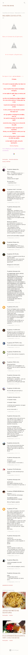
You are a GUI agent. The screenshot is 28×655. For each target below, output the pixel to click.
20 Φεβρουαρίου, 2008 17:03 (13, 581)
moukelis (15, 329)
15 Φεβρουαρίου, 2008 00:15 (13, 453)
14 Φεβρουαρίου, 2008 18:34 (13, 357)
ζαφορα (14, 169)
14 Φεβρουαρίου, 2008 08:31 (13, 249)
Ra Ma (14, 254)
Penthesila (16, 469)
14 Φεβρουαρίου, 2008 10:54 (13, 325)
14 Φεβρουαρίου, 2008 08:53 (13, 266)
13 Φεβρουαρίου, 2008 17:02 (13, 185)
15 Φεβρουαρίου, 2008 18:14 (13, 486)
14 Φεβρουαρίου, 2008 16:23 (13, 347)
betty (14, 306)
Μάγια (14, 560)
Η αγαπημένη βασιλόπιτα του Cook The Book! (13, 637)
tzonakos (15, 388)
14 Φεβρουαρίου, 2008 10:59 (13, 338)
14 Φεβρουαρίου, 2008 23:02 (13, 392)
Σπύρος (15, 242)
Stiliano (15, 362)
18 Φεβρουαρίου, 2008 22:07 (13, 568)
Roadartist (15, 351)
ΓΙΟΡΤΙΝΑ (8, 161)
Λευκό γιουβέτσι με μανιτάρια (10, 612)
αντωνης (15, 443)
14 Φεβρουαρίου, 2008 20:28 (13, 370)
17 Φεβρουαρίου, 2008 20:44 (13, 531)
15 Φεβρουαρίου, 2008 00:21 (13, 464)
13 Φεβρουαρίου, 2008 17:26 (13, 202)
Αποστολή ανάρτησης (13, 159)
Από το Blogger (15, 650)
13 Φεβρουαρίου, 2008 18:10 (13, 237)
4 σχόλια (11, 640)
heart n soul (16, 189)
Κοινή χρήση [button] (5, 159)
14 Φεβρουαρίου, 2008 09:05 (13, 302)
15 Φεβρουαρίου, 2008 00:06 (13, 438)
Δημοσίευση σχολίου (7, 585)
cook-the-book (8, 6)
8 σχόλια (11, 615)
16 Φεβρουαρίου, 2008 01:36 (13, 504)
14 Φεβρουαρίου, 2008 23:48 (13, 411)
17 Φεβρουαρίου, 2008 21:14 (13, 555)
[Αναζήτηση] (25, 2)
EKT (14, 508)
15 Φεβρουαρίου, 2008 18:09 (13, 475)
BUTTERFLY (16, 342)
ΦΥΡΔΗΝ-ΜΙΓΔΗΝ (17, 491)
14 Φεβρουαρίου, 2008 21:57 (13, 383)
